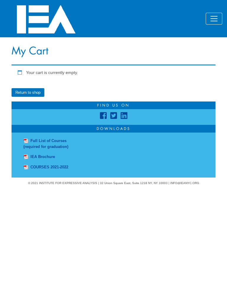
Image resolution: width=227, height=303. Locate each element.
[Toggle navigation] (214, 19)
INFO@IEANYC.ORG (184, 183)
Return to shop (27, 92)
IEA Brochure (42, 156)
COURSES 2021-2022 (49, 167)
